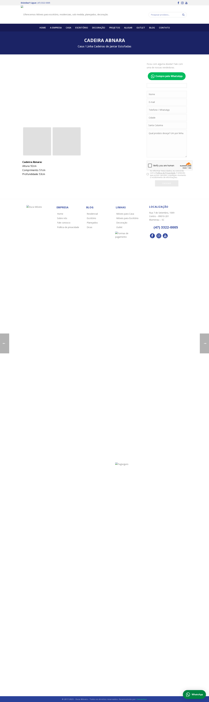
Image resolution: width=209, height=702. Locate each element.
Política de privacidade (68, 227)
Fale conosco (63, 222)
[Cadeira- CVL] (37, 141)
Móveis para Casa (125, 213)
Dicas (89, 227)
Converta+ (141, 699)
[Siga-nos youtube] (165, 236)
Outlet (140, 27)
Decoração (98, 27)
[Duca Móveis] (64, 14)
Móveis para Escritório (127, 218)
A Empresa (56, 27)
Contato (164, 27)
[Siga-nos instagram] (158, 236)
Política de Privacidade (165, 173)
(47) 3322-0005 (43, 3)
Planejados (92, 222)
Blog (152, 27)
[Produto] (67, 141)
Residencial (92, 213)
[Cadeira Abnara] (81, 93)
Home (42, 27)
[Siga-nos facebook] (152, 236)
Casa (68, 27)
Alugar (128, 27)
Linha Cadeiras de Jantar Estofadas (108, 46)
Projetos (114, 27)
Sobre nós (62, 218)
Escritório (81, 27)
